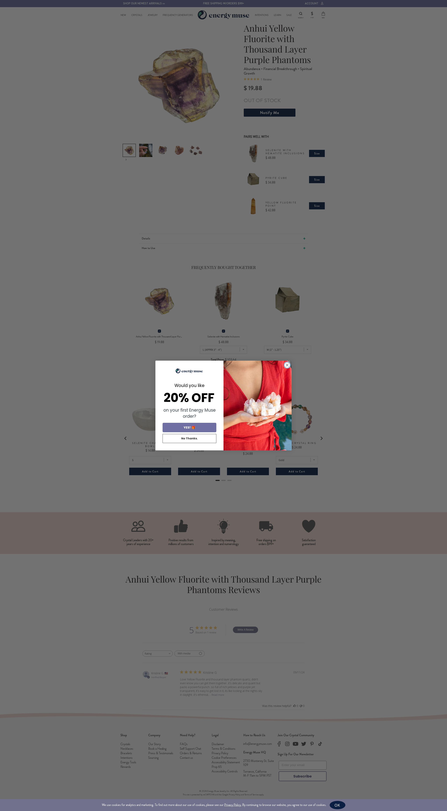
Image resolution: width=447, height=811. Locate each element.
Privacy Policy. (232, 805)
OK (337, 805)
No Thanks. (189, 438)
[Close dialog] (287, 365)
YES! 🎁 (189, 427)
